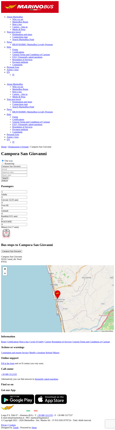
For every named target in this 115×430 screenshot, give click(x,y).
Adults (4, 194)
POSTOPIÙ (6, 222)
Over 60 (4, 205)
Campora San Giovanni (11, 251)
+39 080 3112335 (9, 374)
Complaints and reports (11, 352)
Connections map (20, 37)
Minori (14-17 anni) (10, 227)
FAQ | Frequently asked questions (27, 57)
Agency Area (13, 69)
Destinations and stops (22, 34)
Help (9, 47)
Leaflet (95, 331)
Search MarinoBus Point (23, 39)
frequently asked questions (46, 379)
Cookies (12, 425)
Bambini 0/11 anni (9, 216)
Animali (4, 211)
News (9, 42)
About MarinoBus (15, 17)
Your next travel (14, 32)
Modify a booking (37, 352)
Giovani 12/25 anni (9, 200)
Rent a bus (17, 24)
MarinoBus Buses (20, 22)
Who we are (17, 19)
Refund (49, 352)
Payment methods (20, 62)
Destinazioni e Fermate (18, 147)
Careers (47, 342)
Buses (3, 342)
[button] (57, 294)
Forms (15, 49)
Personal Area (13, 67)
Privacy (4, 425)
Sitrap (34, 427)
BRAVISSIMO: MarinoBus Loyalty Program (32, 44)
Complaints (17, 64)
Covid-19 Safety (36, 342)
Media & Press (18, 29)
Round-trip (9, 163)
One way (9, 161)
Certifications (18, 52)
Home (4, 147)
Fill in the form (7, 363)
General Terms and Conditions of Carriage (31, 54)
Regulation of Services (22, 59)
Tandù (16, 427)
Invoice (25, 352)
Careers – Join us (19, 27)
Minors (56, 352)
